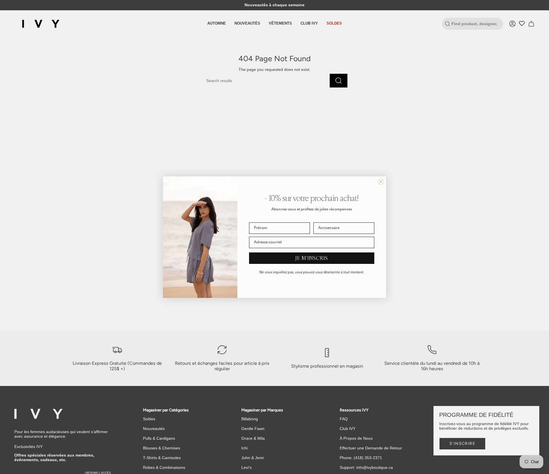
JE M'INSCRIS (311, 258)
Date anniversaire (328, 218)
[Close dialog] (381, 181)
